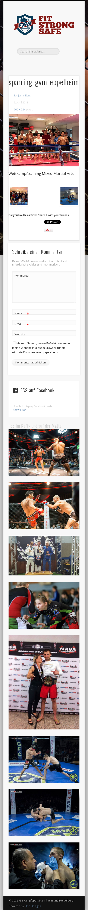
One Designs (33, 906)
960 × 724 (19, 109)
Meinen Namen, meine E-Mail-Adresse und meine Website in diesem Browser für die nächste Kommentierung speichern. (42, 347)
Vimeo (47, 62)
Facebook (39, 62)
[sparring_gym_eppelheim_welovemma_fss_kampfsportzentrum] (44, 140)
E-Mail (22, 324)
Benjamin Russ (22, 95)
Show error (19, 409)
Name (22, 314)
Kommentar (22, 275)
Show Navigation (69, 38)
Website (20, 334)
